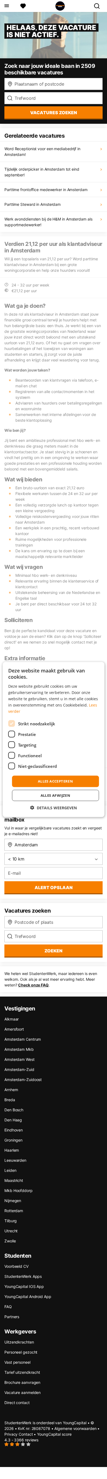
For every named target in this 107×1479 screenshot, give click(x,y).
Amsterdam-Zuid (19, 1069)
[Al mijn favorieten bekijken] (23, 6)
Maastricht (13, 1180)
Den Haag (13, 1120)
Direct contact (17, 1402)
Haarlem (11, 1150)
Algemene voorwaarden (75, 1428)
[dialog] (54, 739)
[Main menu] (6, 6)
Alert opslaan (54, 887)
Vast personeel (17, 1362)
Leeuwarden (15, 1160)
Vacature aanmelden (22, 1392)
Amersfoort (14, 1029)
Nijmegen (12, 1200)
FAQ (8, 1306)
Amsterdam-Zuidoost (23, 1079)
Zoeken (53, 950)
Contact (26, 1434)
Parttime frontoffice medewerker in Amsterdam (46, 189)
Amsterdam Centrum (22, 1039)
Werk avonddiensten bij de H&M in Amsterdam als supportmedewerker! (48, 222)
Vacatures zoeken (53, 112)
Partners (11, 1316)
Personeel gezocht (20, 1352)
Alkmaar (11, 1019)
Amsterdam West (19, 1059)
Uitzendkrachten (19, 1342)
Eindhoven (13, 1130)
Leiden (10, 1170)
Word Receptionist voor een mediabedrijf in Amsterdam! (42, 151)
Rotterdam (13, 1210)
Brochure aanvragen (22, 1382)
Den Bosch (13, 1109)
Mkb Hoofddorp (18, 1190)
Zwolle (10, 1241)
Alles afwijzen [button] (56, 795)
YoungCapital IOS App (24, 1286)
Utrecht (11, 1231)
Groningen (13, 1140)
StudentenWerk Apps (23, 1276)
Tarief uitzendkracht (22, 1372)
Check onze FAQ (33, 985)
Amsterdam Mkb (19, 1049)
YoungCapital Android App (27, 1296)
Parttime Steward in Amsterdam (32, 204)
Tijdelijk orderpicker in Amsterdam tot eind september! (41, 172)
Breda (9, 1099)
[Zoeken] (99, 6)
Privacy (11, 1434)
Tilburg (10, 1220)
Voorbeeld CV (16, 1266)
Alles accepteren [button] (55, 781)
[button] (53, 807)
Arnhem (11, 1089)
